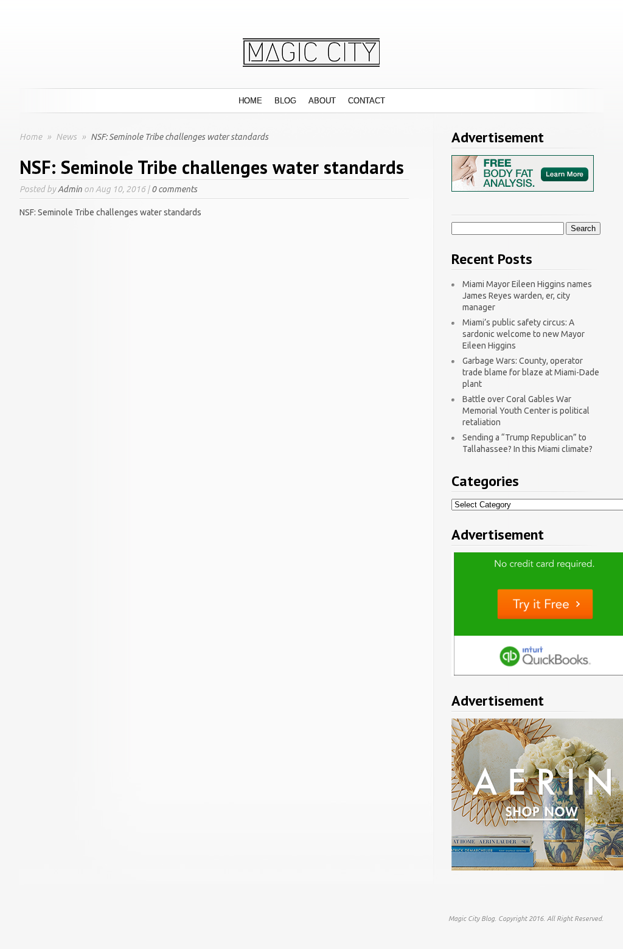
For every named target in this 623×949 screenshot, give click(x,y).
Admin (70, 189)
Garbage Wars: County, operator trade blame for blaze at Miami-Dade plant (530, 372)
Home (250, 100)
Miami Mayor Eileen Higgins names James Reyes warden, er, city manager (527, 295)
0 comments (174, 189)
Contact (366, 100)
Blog (285, 100)
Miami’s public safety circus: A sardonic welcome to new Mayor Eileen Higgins (523, 334)
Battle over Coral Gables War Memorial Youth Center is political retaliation (526, 410)
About (322, 100)
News (67, 137)
